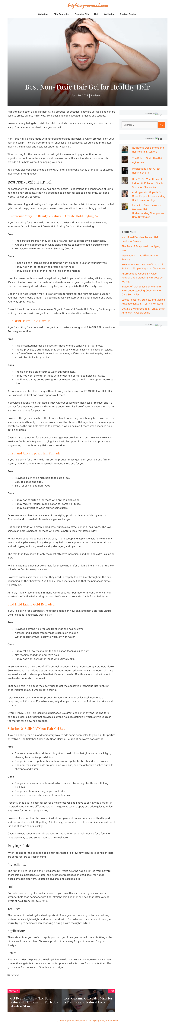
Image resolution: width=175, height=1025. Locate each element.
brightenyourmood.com (87, 5)
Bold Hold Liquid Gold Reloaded (31, 604)
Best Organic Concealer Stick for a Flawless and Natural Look (88, 1000)
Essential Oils (82, 14)
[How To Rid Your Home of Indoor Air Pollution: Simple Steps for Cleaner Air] (125, 182)
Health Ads (149, 114)
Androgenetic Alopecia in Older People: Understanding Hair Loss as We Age (148, 196)
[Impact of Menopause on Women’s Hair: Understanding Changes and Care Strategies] (125, 208)
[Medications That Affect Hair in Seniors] (125, 171)
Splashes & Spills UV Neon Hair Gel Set (36, 728)
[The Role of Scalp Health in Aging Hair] (125, 161)
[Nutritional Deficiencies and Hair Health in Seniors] (125, 150)
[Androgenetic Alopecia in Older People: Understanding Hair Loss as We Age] (125, 195)
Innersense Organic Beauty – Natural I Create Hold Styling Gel (54, 216)
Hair (96, 14)
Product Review (128, 14)
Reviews (15, 975)
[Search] (161, 124)
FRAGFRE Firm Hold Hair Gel (29, 321)
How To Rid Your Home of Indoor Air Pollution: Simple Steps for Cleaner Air (147, 183)
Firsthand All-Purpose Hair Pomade (34, 453)
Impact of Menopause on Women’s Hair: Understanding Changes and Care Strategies (141, 290)
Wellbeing (109, 14)
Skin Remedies (61, 14)
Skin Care (43, 14)
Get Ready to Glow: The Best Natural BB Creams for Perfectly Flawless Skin (34, 1002)
